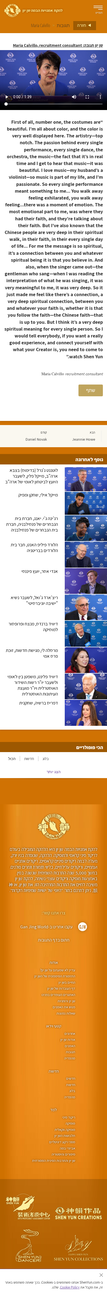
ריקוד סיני (68, 1117)
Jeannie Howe (83, 439)
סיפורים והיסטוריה (63, 1154)
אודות (53, 962)
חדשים (70, 1078)
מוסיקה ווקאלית (65, 1129)
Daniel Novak (36, 439)
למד (53, 1109)
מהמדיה (69, 1058)
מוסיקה (70, 1123)
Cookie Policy (70, 1287)
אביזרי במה (67, 1148)
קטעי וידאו (53, 1026)
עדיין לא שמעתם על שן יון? (57, 970)
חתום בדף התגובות (53, 940)
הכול (12, 758)
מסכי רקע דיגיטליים (62, 1142)
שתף (90, 390)
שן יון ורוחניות (66, 1001)
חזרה (82, 25)
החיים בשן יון (66, 982)
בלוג (46, 758)
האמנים (70, 1046)
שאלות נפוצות (66, 1013)
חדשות (29, 758)
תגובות (63, 25)
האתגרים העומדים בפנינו (58, 994)
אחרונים (69, 1033)
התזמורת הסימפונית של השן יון (54, 976)
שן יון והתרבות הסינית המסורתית (53, 1160)
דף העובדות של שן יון (61, 988)
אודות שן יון (67, 1039)
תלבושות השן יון (64, 1135)
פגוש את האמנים (64, 1007)
